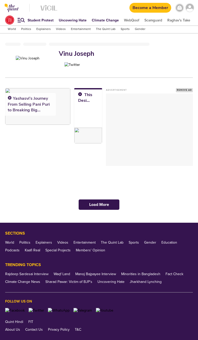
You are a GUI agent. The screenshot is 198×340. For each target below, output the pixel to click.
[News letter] (179, 7)
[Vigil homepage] (48, 10)
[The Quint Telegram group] (82, 310)
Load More (99, 204)
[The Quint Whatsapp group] (59, 310)
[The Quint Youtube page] (104, 310)
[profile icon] (189, 7)
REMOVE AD (184, 90)
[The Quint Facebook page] (15, 310)
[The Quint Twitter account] (36, 310)
